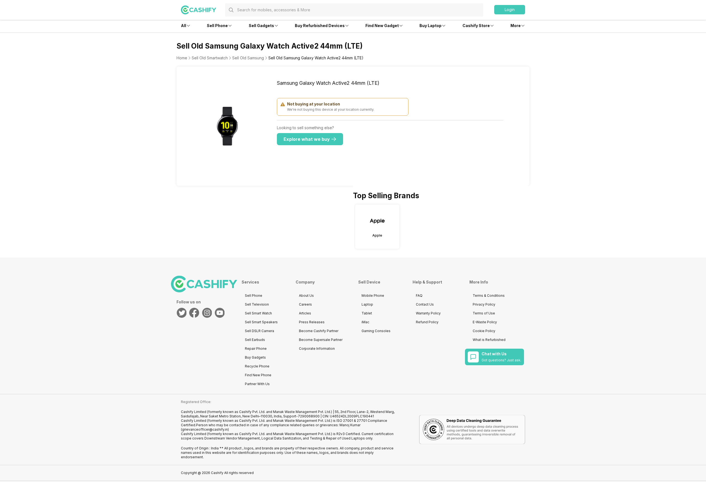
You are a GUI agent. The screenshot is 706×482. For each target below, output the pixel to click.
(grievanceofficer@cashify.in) (205, 429)
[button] (509, 9)
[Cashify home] (203, 10)
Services (250, 282)
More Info (478, 282)
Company (305, 282)
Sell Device (369, 282)
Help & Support (427, 282)
